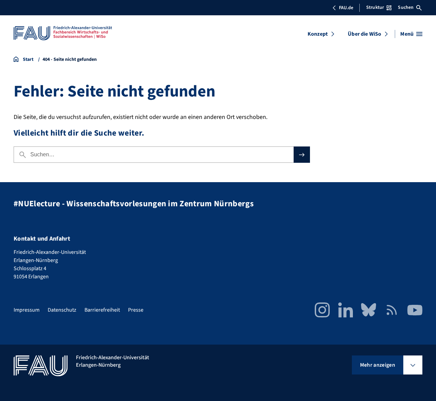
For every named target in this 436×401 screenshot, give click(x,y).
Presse (135, 310)
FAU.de (346, 7)
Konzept (318, 34)
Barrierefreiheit (102, 310)
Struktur (375, 7)
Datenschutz (62, 310)
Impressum (27, 310)
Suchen (406, 7)
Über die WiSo (364, 34)
